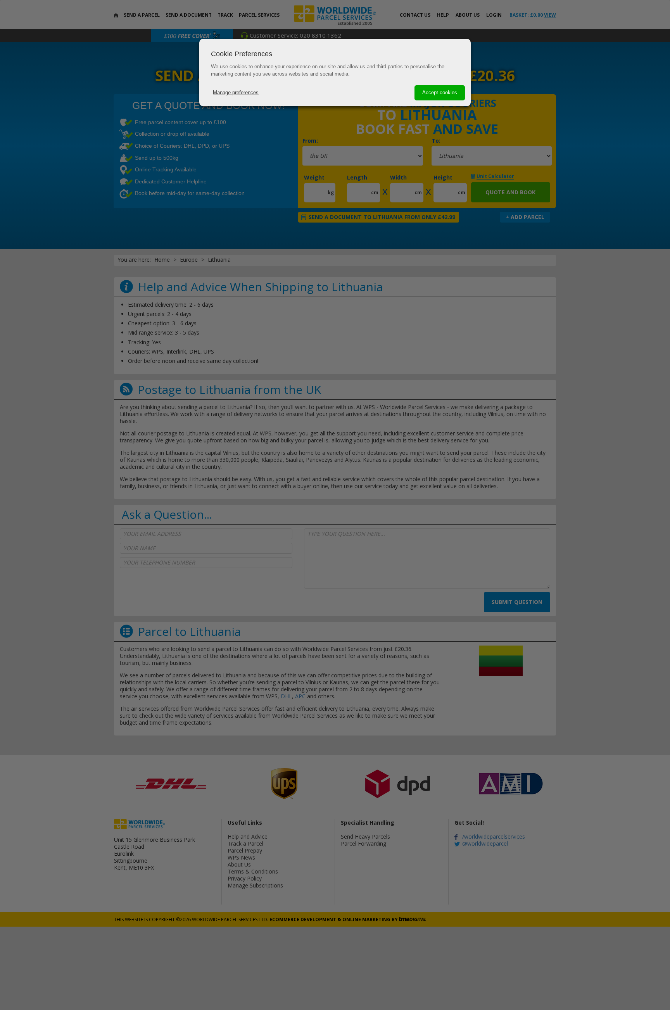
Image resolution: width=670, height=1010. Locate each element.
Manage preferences (236, 92)
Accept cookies (439, 92)
